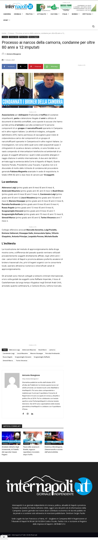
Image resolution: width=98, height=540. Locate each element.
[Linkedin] (32, 413)
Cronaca (11, 33)
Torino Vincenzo (21, 360)
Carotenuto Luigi (9, 353)
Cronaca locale (13, 37)
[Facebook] (23, 413)
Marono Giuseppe (36, 353)
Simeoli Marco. (8, 360)
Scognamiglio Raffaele (42, 357)
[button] (93, 26)
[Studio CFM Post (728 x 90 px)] (66, 7)
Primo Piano (23, 37)
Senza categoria (33, 37)
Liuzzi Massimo (22, 353)
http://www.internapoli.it (30, 379)
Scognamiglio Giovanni (23, 357)
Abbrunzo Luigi (14, 350)
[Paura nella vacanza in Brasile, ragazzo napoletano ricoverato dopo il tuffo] (32, 438)
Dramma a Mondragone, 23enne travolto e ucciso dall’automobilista (54, 449)
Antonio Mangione (14, 54)
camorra (52, 350)
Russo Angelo (7, 357)
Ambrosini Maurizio (29, 350)
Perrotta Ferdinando (52, 353)
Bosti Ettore (43, 350)
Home (4, 33)
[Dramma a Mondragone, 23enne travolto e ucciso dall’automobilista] (54, 438)
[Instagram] (28, 413)
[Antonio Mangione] (3, 54)
